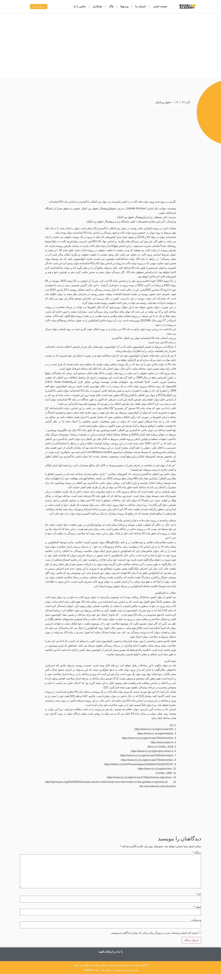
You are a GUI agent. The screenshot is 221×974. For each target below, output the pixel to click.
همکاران (97, 6)
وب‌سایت (196, 920)
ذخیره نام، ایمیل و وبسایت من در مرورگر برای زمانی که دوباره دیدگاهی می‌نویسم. (154, 933)
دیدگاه (197, 852)
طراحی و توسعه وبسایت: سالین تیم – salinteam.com (110, 970)
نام (198, 894)
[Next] (66, 823)
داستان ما (140, 6)
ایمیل (197, 907)
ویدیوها (124, 6)
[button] (22, 6)
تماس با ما (80, 6)
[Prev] (155, 823)
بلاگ (111, 6)
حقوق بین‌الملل (163, 102)
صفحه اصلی (160, 6)
